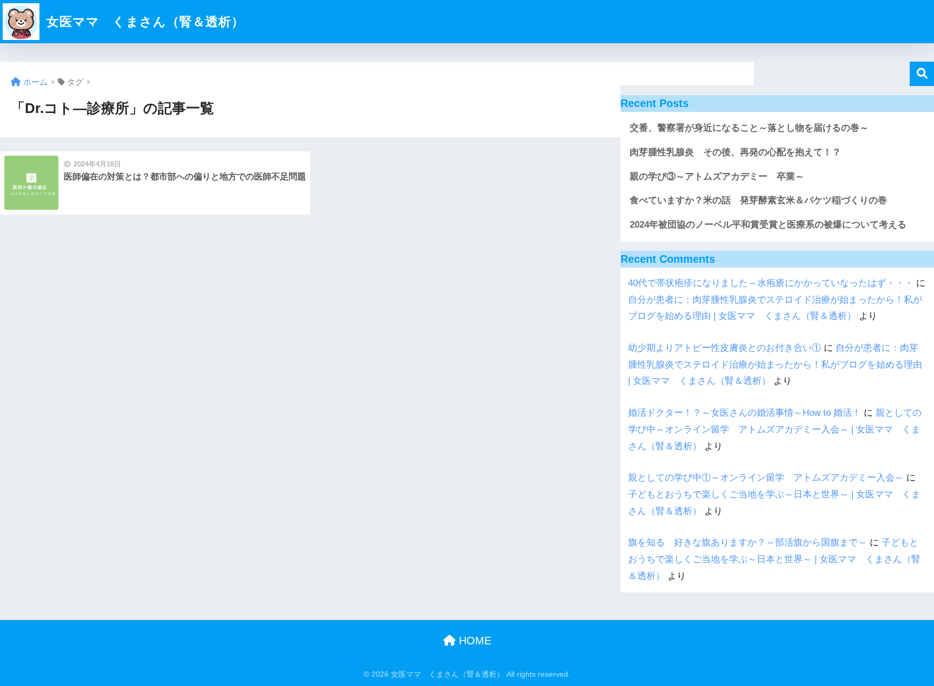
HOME (473, 641)
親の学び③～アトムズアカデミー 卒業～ (717, 176)
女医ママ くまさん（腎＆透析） (143, 22)
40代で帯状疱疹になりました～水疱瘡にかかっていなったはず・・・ (770, 283)
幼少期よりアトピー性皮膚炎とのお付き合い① (724, 348)
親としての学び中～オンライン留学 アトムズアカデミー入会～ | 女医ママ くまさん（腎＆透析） (775, 429)
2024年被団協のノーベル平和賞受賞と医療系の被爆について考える (768, 224)
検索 (922, 74)
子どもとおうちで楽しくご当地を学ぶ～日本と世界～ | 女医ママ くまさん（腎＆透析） (774, 559)
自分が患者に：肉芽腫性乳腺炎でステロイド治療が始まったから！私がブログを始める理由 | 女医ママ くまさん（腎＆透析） (775, 364)
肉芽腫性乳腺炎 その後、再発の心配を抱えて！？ (735, 152)
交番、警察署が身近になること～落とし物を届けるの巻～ (749, 128)
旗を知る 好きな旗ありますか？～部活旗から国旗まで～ (747, 542)
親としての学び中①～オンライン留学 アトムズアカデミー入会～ (766, 477)
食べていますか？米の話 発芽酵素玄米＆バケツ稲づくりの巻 (758, 200)
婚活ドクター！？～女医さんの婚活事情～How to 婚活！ (744, 413)
